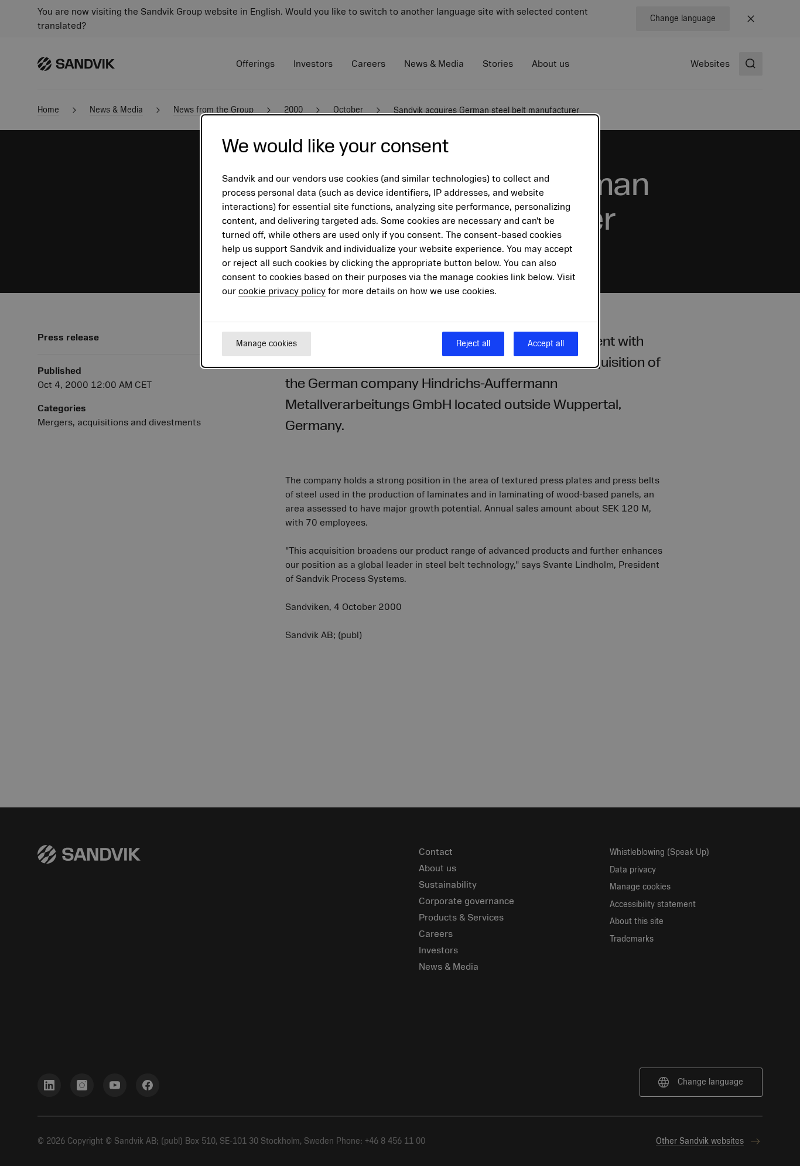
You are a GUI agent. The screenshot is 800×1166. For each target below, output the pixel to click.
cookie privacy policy (282, 291)
